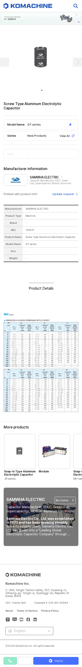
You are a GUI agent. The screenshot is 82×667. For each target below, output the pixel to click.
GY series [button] (34, 124)
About (9, 610)
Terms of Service (27, 610)
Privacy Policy (50, 610)
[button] (73, 628)
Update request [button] (63, 194)
